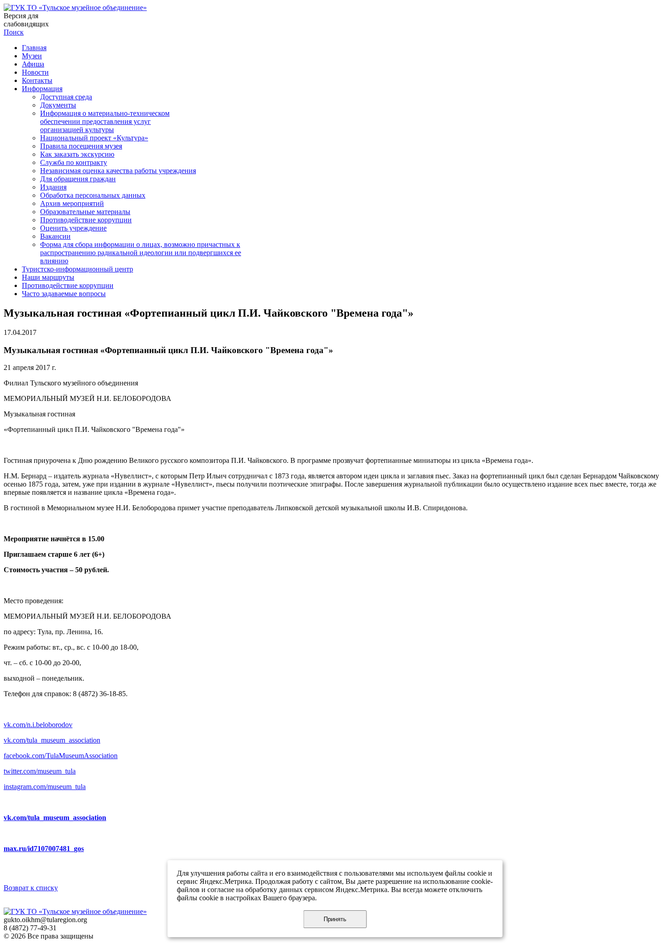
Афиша (33, 64)
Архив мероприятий (72, 203)
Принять (335, 919)
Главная (34, 47)
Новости (35, 72)
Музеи (32, 56)
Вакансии (55, 236)
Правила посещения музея (81, 146)
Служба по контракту (73, 162)
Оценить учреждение (73, 228)
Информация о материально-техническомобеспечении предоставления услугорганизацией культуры (105, 121)
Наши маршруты (48, 277)
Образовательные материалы (85, 211)
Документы (58, 105)
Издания (53, 187)
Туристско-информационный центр (77, 269)
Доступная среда (66, 97)
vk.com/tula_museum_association (52, 740)
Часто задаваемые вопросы (64, 294)
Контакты (37, 80)
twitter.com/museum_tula (40, 771)
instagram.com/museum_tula (45, 786)
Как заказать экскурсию (77, 154)
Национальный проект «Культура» (94, 138)
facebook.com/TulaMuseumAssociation (61, 755)
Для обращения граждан (78, 179)
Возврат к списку (31, 888)
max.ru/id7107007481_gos (44, 848)
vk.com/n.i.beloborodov (38, 725)
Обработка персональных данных (92, 195)
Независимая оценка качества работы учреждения (118, 170)
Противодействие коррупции (86, 220)
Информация (42, 88)
